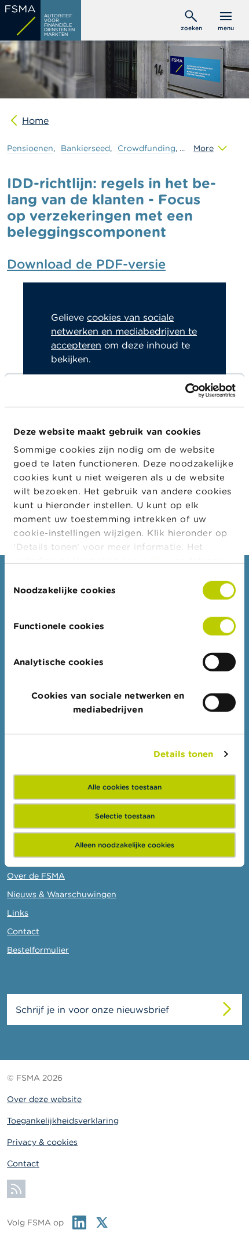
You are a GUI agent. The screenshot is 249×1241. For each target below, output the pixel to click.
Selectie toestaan (125, 815)
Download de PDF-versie (86, 264)
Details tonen (183, 753)
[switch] (219, 625)
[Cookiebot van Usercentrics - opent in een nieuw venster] (185, 390)
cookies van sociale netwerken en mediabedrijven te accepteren (124, 331)
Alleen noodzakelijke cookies (124, 844)
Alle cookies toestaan (124, 786)
